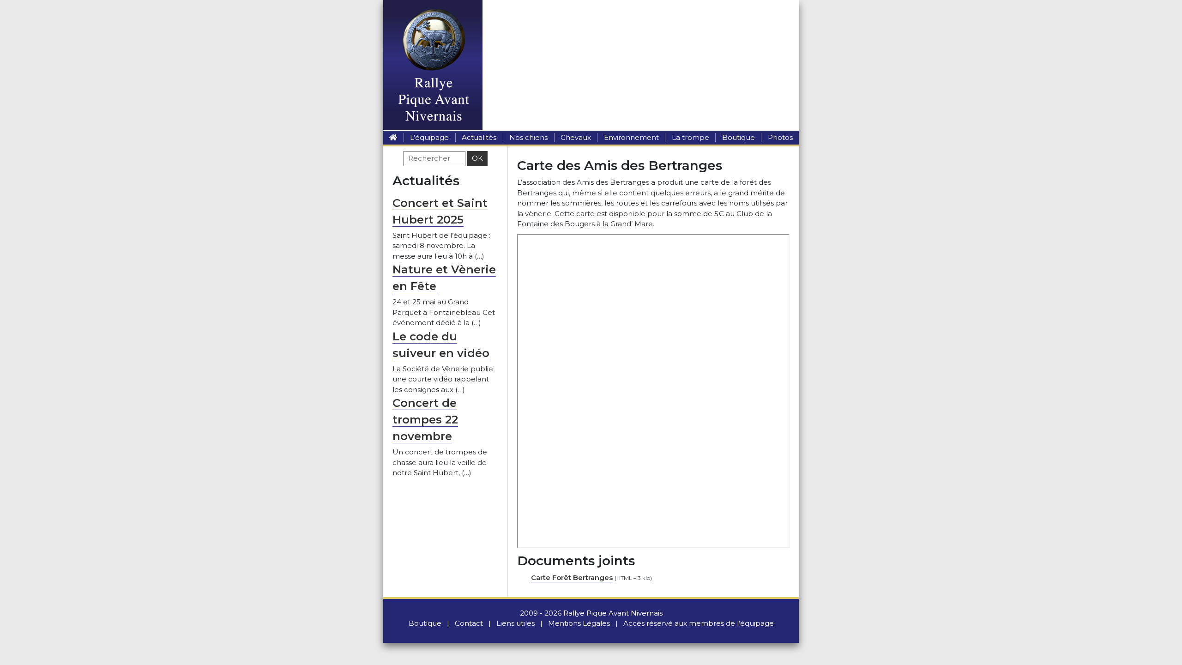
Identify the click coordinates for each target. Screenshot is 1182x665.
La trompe (690, 137)
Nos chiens (528, 137)
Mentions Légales (579, 623)
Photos (780, 137)
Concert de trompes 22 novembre (425, 419)
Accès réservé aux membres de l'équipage (698, 623)
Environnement (631, 137)
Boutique (738, 137)
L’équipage (429, 137)
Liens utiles (515, 623)
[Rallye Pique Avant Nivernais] (393, 137)
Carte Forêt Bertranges (572, 577)
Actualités (479, 137)
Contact (469, 623)
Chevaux (576, 137)
